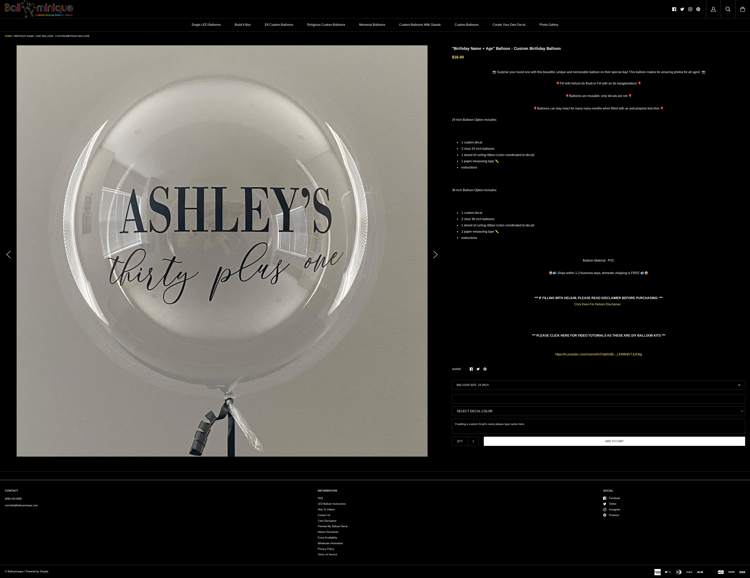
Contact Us (324, 515)
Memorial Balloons (372, 24)
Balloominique (15, 571)
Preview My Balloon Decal (332, 526)
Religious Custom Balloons (326, 24)
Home (8, 36)
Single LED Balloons (206, 24)
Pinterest (614, 515)
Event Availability (327, 537)
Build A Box (243, 24)
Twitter (612, 503)
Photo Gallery (548, 24)
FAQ (320, 498)
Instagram (614, 509)
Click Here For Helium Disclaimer (597, 304)
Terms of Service (327, 554)
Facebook (614, 498)
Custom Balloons (467, 24)
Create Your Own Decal (509, 24)
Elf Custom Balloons (279, 24)
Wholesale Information (330, 543)
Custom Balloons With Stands (420, 24)
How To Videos (326, 509)
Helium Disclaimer (328, 532)
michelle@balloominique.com (21, 505)
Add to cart (614, 441)
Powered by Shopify (37, 571)
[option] (222, 251)
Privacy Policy (326, 549)
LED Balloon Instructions (332, 503)
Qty (460, 441)
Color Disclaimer (327, 520)
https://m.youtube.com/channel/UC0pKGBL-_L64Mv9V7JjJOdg (598, 354)
